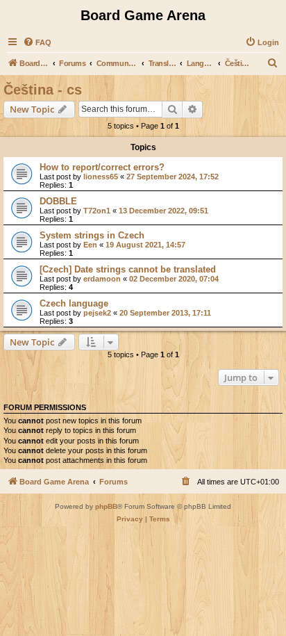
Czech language (74, 303)
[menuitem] (37, 42)
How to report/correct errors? (102, 167)
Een (90, 244)
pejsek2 (97, 313)
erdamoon (102, 279)
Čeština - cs (42, 89)
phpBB (106, 506)
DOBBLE (58, 201)
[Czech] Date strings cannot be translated (128, 269)
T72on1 (96, 210)
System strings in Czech (92, 235)
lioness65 (100, 176)
